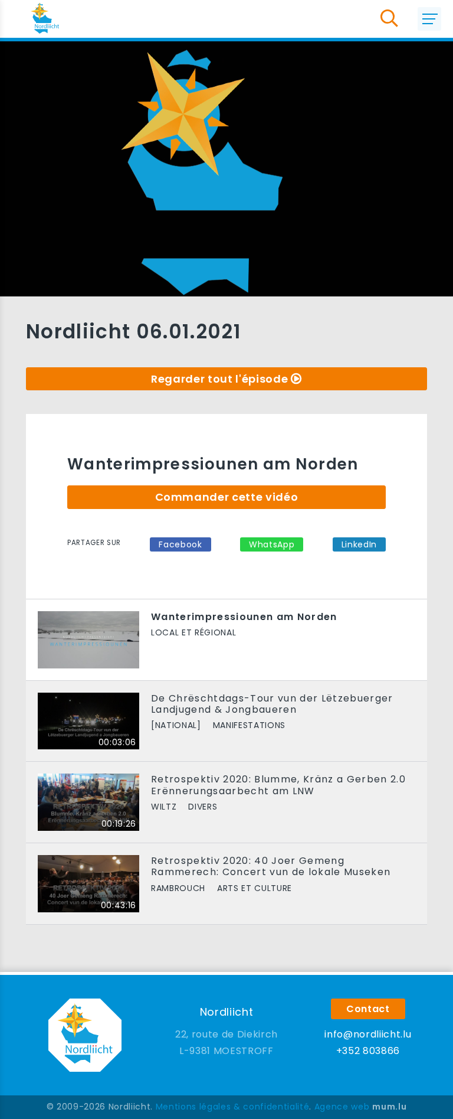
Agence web (342, 1107)
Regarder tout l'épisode (219, 378)
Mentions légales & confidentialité (233, 1107)
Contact (368, 1009)
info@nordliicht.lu (367, 1034)
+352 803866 (368, 1051)
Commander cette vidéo (226, 497)
